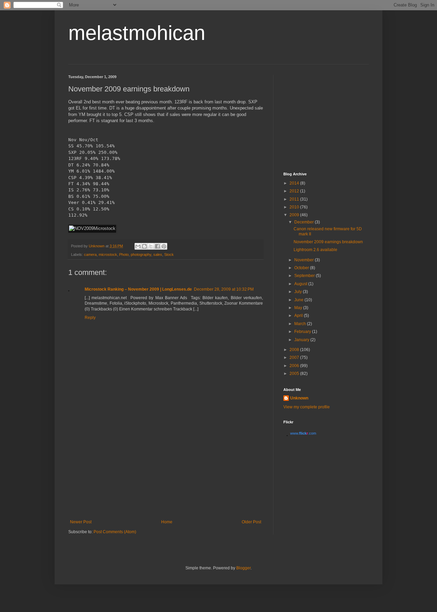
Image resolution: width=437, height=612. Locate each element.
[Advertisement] (165, 468)
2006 (295, 365)
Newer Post (80, 522)
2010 (295, 207)
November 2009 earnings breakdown (328, 241)
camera (90, 254)
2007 (295, 357)
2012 (295, 191)
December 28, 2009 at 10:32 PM (224, 289)
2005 (295, 373)
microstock (108, 254)
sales (157, 254)
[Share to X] (150, 246)
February (303, 331)
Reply (90, 317)
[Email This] (138, 246)
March (300, 323)
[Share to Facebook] (157, 246)
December (304, 222)
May (298, 307)
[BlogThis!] (144, 246)
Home (166, 522)
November (304, 260)
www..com (303, 433)
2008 (295, 349)
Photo (124, 254)
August (301, 283)
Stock (169, 254)
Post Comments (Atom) (115, 531)
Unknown (299, 398)
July (298, 291)
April (299, 315)
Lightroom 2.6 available (315, 249)
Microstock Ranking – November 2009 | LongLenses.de (138, 289)
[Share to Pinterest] (163, 246)
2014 (295, 183)
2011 (295, 199)
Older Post (251, 522)
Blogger (243, 568)
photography (141, 254)
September (305, 275)
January (302, 339)
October (302, 267)
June (299, 299)
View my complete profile (306, 407)
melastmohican (136, 32)
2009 (295, 215)
